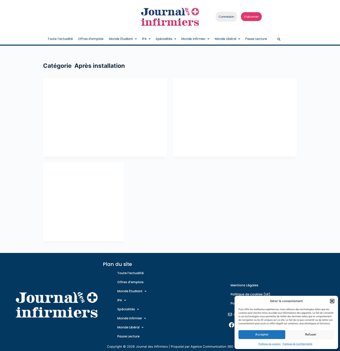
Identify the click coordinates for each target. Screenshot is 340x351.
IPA (144, 39)
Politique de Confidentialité (297, 343)
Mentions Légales (244, 285)
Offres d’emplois (90, 39)
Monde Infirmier (193, 39)
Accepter (262, 334)
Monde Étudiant (121, 39)
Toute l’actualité (60, 39)
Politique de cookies (269, 343)
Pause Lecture (256, 39)
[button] (332, 301)
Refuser (310, 334)
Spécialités (164, 39)
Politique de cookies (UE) (250, 294)
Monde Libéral (225, 39)
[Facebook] (231, 325)
